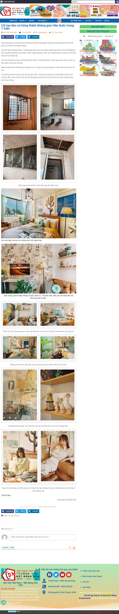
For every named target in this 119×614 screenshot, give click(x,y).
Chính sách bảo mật (91, 571)
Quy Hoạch (42, 20)
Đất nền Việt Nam (105, 612)
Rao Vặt (98, 20)
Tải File (88, 20)
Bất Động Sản (76, 20)
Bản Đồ (31, 20)
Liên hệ (86, 582)
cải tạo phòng (13, 515)
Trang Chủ (13, 20)
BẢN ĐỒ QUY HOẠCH (98, 31)
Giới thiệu (87, 587)
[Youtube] (62, 575)
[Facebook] (50, 575)
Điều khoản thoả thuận (92, 576)
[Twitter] (56, 575)
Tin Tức (22, 20)
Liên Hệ (106, 20)
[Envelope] (69, 575)
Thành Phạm (86, 612)
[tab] (98, 571)
